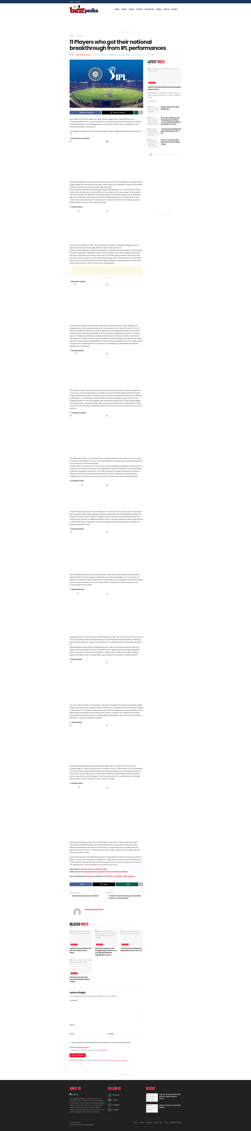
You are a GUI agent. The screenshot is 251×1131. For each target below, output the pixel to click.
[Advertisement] (125, 22)
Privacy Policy (102, 1050)
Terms (166, 1122)
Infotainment (79, 36)
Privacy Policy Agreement (80, 1047)
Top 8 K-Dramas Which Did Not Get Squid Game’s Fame (80, 950)
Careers (149, 1122)
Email (72, 1034)
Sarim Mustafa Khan (83, 55)
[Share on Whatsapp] (136, 112)
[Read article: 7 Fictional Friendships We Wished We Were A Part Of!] (132, 938)
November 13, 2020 (100, 55)
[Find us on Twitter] (175, 1)
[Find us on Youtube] (180, 1)
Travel (124, 9)
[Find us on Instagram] (178, 1)
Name (72, 1025)
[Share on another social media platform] (141, 112)
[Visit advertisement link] (164, 183)
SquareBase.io (89, 1125)
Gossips (139, 9)
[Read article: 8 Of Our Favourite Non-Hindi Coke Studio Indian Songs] (81, 967)
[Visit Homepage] (84, 9)
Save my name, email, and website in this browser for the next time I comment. (101, 1043)
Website (111, 1034)
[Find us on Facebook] (173, 1)
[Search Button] (180, 9)
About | (72, 1)
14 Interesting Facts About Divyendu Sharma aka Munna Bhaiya (101, 872)
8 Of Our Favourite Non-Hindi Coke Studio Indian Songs (80, 979)
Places (131, 9)
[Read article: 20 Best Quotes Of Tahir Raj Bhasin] (153, 110)
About (135, 1122)
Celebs (158, 9)
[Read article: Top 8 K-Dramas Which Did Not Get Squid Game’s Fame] (81, 938)
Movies (174, 9)
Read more (153, 101)
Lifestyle (121, 55)
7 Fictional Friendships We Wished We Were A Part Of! (131, 949)
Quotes (166, 9)
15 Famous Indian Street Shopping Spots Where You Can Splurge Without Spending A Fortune (106, 951)
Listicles (128, 55)
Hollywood (149, 9)
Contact (77, 1)
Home (117, 9)
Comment (74, 1000)
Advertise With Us (175, 1122)
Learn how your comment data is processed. (112, 1060)
